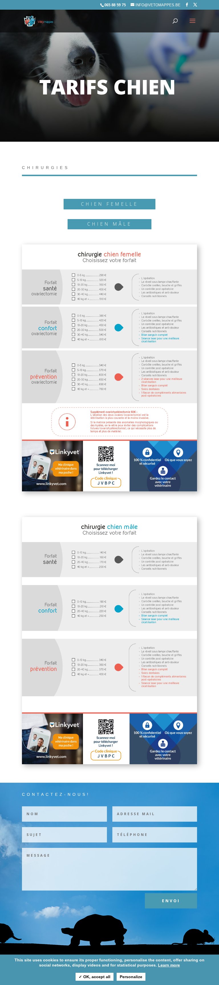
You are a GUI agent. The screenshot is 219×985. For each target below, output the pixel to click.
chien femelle (109, 204)
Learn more (169, 965)
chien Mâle (109, 224)
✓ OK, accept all (94, 976)
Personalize (131, 976)
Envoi (171, 900)
